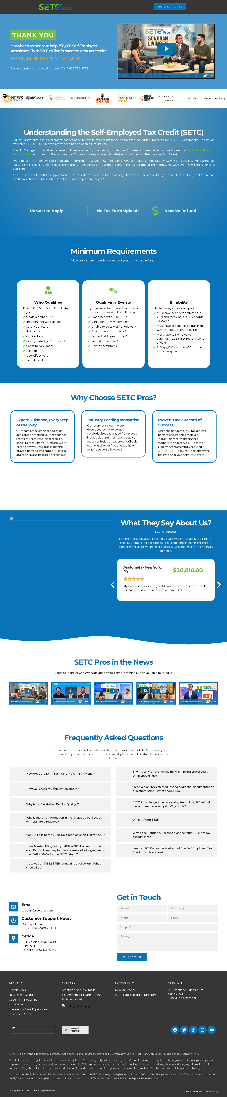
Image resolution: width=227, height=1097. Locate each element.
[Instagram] (202, 1030)
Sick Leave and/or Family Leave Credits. (69, 1060)
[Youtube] (211, 1030)
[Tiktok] (193, 1030)
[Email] (13, 906)
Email (27, 904)
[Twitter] (184, 1030)
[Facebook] (175, 1030)
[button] (113, 584)
